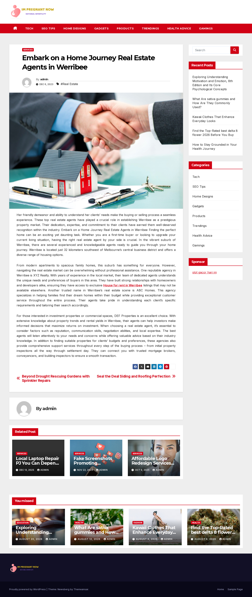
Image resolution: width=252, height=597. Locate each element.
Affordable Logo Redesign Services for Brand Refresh (151, 463)
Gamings (206, 28)
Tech (29, 28)
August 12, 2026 (89, 539)
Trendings (150, 28)
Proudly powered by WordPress (27, 589)
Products (125, 28)
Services (28, 50)
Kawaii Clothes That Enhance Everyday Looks (153, 532)
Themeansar (81, 589)
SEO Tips (48, 28)
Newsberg (63, 589)
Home (220, 589)
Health (79, 523)
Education (23, 523)
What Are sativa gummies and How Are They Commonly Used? (213, 103)
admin (44, 79)
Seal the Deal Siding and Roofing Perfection (133, 376)
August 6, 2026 (147, 539)
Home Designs (74, 28)
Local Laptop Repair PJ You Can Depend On (37, 463)
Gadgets (101, 28)
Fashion (138, 523)
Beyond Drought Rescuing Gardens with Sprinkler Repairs (56, 378)
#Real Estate (69, 84)
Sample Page (235, 589)
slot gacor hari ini (204, 272)
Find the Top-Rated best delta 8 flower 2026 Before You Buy (213, 532)
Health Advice (179, 28)
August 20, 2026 (31, 539)
